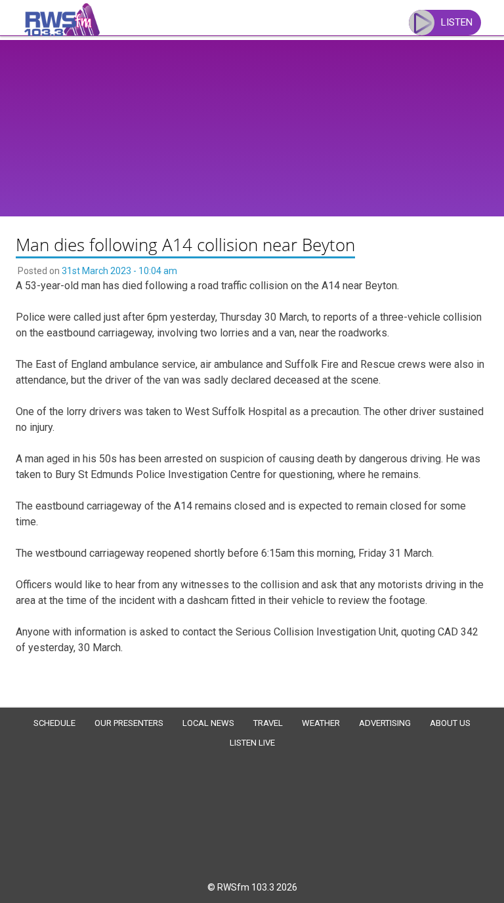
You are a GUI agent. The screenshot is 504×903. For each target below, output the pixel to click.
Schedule (54, 723)
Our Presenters (128, 723)
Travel (268, 723)
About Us (450, 723)
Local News (208, 723)
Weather (321, 723)
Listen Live (252, 743)
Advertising (385, 723)
